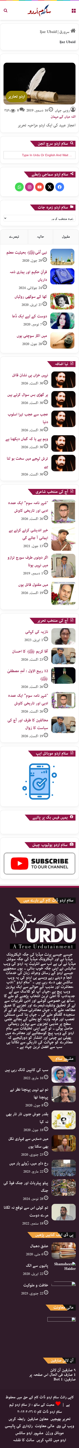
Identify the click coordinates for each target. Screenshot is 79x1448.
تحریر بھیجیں (60, 1419)
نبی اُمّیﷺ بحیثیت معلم (26, 252)
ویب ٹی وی (65, 1426)
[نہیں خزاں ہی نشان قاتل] (63, 379)
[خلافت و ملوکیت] (64, 1290)
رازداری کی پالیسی (19, 1426)
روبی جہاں (62, 110)
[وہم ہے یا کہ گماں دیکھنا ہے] (63, 443)
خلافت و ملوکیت (35, 1285)
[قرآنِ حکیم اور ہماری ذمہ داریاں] (62, 276)
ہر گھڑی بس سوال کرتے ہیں (27, 395)
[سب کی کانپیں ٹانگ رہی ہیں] (64, 1074)
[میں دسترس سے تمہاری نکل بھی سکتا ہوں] (64, 1143)
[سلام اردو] (39, 10)
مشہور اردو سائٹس (29, 1433)
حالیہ (40, 237)
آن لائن (63, 1370)
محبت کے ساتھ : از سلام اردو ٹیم (31, 1405)
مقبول (66, 237)
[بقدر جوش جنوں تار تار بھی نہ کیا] (64, 1119)
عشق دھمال (39, 1246)
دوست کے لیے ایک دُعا (29, 316)
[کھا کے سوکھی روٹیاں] (62, 301)
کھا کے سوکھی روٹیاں (30, 297)
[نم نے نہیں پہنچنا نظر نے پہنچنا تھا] (64, 1094)
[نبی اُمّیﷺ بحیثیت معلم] (62, 257)
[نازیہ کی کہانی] (63, 636)
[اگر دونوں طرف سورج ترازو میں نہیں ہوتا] (63, 566)
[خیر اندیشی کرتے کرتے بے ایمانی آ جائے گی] (63, 539)
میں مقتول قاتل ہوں (33, 585)
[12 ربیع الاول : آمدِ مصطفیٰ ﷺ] (63, 675)
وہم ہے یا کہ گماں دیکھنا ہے (26, 439)
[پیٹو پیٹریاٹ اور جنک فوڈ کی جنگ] (64, 1187)
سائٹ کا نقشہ (23, 1440)
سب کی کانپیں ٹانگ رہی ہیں (26, 1070)
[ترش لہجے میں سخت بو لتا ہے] (63, 463)
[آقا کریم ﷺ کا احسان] (63, 656)
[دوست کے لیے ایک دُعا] (62, 321)
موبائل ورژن (54, 1433)
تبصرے (14, 237)
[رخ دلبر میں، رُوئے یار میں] (64, 1168)
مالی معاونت (44, 1426)
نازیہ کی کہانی (36, 632)
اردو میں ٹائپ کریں (51, 1440)
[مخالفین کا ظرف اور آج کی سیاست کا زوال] (63, 725)
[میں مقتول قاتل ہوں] (63, 593)
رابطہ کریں (17, 1419)
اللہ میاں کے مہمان (63, 116)
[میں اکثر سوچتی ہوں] (62, 340)
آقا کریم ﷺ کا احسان (30, 651)
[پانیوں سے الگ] (64, 1270)
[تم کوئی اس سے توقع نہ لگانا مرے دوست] (64, 1212)
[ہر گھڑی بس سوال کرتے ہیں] (63, 399)
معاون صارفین (37, 1419)
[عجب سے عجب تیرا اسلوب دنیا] (63, 419)
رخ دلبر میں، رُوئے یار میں (28, 1163)
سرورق (64, 32)
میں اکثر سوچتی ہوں (32, 336)
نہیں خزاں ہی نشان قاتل (30, 375)
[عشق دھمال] (64, 1250)
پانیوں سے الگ (37, 1266)
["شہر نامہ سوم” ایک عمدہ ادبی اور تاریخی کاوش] (63, 511)
